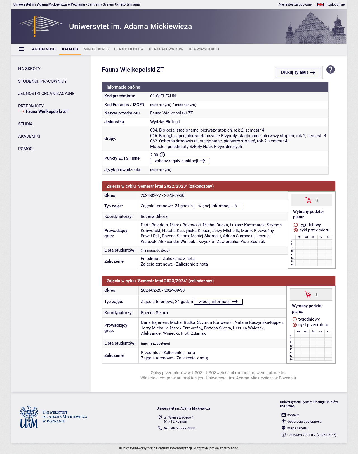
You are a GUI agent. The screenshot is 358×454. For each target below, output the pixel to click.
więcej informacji (214, 205)
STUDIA (25, 123)
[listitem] (44, 49)
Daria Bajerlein (154, 225)
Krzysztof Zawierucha (218, 241)
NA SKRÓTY (29, 68)
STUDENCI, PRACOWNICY (42, 81)
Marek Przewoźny (257, 230)
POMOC (25, 148)
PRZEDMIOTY (31, 106)
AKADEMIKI (29, 136)
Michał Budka (215, 225)
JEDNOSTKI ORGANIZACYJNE (46, 93)
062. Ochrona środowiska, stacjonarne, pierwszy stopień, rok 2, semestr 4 (218, 141)
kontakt (293, 415)
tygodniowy (309, 224)
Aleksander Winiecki (177, 241)
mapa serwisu (297, 428)
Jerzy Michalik (225, 230)
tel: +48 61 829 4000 (179, 428)
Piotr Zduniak (252, 241)
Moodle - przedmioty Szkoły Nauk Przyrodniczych (196, 146)
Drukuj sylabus (294, 72)
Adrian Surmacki (238, 235)
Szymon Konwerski (215, 322)
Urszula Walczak (248, 328)
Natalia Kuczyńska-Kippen (186, 230)
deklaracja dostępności (304, 422)
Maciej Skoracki (206, 235)
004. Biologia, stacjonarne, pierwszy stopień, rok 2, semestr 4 (207, 130)
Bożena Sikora (154, 216)
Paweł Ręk (150, 235)
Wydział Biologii (165, 121)
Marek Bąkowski (185, 225)
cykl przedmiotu (313, 230)
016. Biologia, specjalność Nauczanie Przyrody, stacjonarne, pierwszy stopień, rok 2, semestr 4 (238, 135)
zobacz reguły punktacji (176, 160)
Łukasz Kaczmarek (247, 225)
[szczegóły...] (317, 199)
